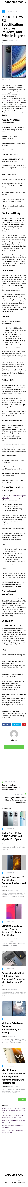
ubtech (5, 40)
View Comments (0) (13, 747)
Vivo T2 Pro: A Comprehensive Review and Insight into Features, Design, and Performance (14, 1076)
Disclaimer (13, 1182)
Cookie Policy (19, 1180)
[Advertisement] (14, 763)
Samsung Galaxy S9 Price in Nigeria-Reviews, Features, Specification (12, 930)
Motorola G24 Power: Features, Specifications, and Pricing (13, 1028)
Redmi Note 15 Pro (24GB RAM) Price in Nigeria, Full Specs (12, 836)
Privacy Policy (21, 1182)
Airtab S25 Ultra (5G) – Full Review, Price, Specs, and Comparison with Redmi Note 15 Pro (14, 979)
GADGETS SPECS (14, 2)
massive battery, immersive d (12, 100)
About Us (11, 1180)
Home (6, 1180)
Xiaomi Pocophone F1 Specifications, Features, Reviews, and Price (14, 882)
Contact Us (6, 1182)
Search (22, 1099)
